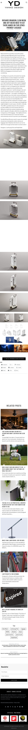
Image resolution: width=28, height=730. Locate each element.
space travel (19, 634)
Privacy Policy (17, 702)
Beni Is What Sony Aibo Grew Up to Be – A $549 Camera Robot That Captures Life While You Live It (13, 469)
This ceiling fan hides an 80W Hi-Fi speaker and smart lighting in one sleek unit (13, 433)
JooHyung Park (14, 629)
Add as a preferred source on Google (14, 358)
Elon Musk (5, 629)
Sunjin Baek (14, 637)
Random (14, 631)
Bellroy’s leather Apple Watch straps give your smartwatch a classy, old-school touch (14, 653)
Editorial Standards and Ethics (7, 702)
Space (20, 631)
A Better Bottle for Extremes (10, 574)
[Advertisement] (14, 14)
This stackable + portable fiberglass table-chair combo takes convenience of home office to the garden (14, 645)
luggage (23, 629)
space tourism (9, 634)
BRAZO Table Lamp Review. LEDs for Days (13, 540)
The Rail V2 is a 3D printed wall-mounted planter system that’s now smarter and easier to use (13, 505)
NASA (7, 631)
